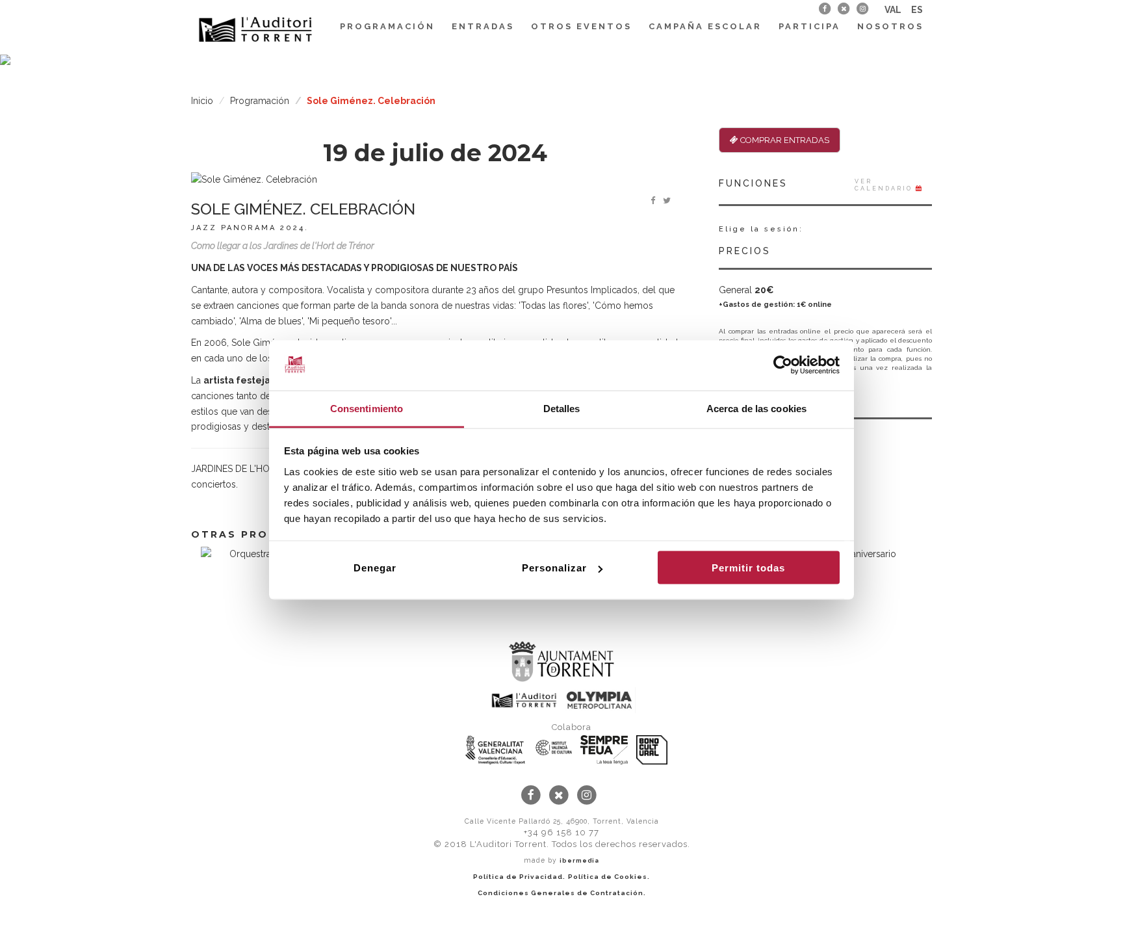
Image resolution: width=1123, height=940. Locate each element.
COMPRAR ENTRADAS (783, 140)
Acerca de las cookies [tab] (756, 407)
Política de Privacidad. (519, 876)
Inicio (202, 101)
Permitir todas (748, 567)
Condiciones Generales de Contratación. (562, 892)
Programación (387, 26)
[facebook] (824, 8)
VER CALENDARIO (885, 185)
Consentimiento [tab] (366, 407)
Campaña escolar (705, 26)
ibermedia (579, 860)
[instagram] (863, 8)
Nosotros (890, 26)
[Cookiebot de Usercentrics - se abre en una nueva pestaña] (783, 365)
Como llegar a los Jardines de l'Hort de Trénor (282, 246)
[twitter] (843, 8)
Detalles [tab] (561, 407)
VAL (892, 10)
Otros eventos (581, 26)
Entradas (483, 26)
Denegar (375, 567)
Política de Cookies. (609, 876)
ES (917, 10)
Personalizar (554, 567)
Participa (809, 26)
